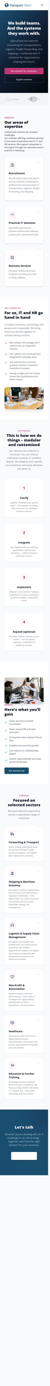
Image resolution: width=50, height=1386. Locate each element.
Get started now (16, 770)
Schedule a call (24, 1155)
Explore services (24, 79)
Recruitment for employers (24, 71)
